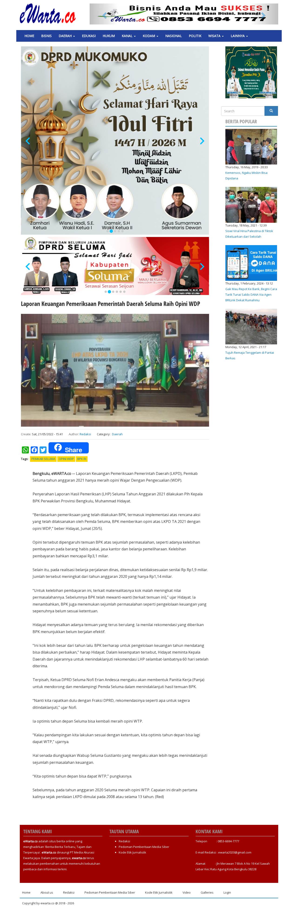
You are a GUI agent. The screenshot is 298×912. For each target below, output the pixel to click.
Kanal (127, 36)
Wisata (214, 36)
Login (227, 892)
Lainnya (238, 36)
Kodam (149, 36)
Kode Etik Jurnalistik (132, 852)
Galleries (207, 892)
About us (47, 892)
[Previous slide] (28, 141)
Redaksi (85, 434)
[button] (104, 13)
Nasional (173, 36)
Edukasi (89, 36)
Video (187, 892)
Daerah (66, 36)
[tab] (107, 231)
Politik (195, 36)
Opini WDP (66, 459)
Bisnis (46, 36)
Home (29, 36)
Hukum (109, 36)
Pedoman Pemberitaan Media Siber (144, 847)
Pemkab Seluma (43, 459)
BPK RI (81, 459)
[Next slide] (202, 141)
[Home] (49, 13)
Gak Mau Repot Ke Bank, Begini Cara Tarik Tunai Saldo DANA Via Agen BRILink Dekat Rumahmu (251, 294)
